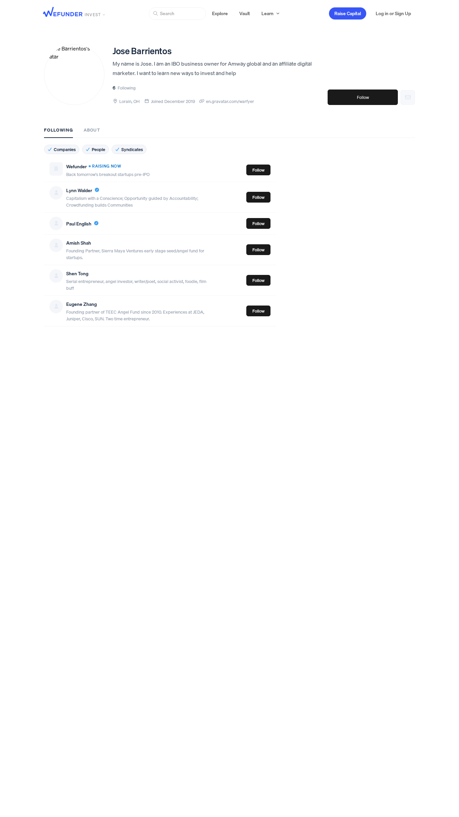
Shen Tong (77, 273)
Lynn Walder (79, 190)
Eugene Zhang (81, 304)
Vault (244, 13)
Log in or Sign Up (393, 13)
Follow (363, 97)
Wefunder (76, 166)
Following (58, 130)
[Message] (408, 97)
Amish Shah (78, 243)
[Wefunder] (63, 12)
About (92, 130)
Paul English (78, 223)
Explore (220, 13)
